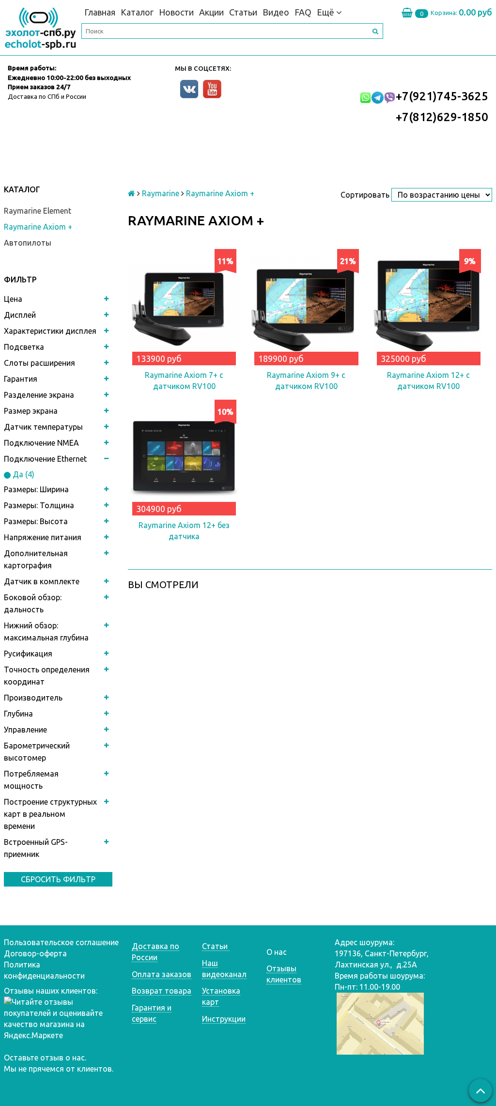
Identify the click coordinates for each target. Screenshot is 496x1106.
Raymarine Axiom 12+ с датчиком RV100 (428, 380)
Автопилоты (27, 242)
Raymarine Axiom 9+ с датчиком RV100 (306, 380)
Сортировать (365, 194)
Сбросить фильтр (58, 879)
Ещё (325, 12)
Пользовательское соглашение (61, 942)
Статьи (243, 12)
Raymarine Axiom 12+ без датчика (184, 531)
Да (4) (22, 474)
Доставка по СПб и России (47, 96)
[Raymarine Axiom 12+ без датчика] (184, 456)
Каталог (137, 12)
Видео (276, 12)
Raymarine (160, 193)
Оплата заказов (161, 974)
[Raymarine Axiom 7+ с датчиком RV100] (184, 305)
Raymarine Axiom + (38, 226)
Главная (99, 12)
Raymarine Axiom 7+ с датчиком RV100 (184, 380)
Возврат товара (161, 990)
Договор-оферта (35, 953)
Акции (211, 12)
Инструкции (224, 1018)
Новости (176, 12)
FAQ (302, 12)
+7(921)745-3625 (442, 96)
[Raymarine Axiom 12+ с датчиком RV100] (428, 305)
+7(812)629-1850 (442, 117)
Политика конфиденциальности (44, 970)
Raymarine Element (37, 210)
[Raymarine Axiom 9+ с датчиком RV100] (306, 305)
